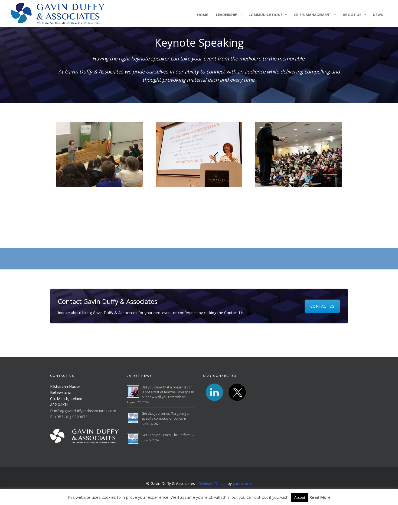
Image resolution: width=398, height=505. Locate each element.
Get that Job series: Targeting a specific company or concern (165, 416)
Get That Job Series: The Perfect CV (168, 435)
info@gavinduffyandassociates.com (85, 410)
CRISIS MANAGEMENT (312, 14)
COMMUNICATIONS (266, 14)
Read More (320, 497)
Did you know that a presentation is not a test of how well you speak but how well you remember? (168, 392)
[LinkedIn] (214, 392)
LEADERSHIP (226, 14)
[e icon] (237, 392)
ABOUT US (352, 14)
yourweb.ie (242, 483)
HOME (202, 14)
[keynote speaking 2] (99, 154)
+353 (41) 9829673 (70, 416)
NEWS (378, 14)
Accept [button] (299, 497)
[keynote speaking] (199, 154)
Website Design (213, 483)
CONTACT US (322, 306)
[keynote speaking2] (298, 154)
